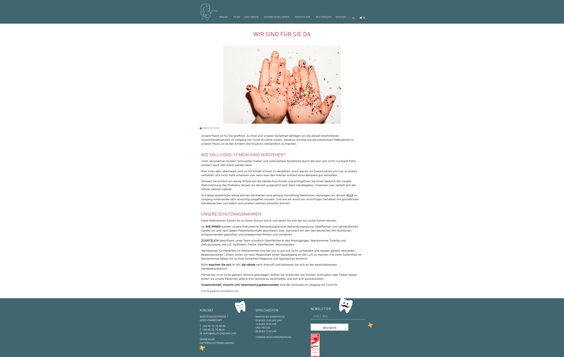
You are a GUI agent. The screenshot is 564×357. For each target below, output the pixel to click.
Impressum (207, 339)
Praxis (224, 17)
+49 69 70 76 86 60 (214, 326)
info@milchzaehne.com (219, 333)
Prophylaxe (302, 17)
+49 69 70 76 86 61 (213, 330)
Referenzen (323, 17)
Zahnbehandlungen (276, 17)
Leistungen (251, 17)
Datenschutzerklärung (217, 343)
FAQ (202, 347)
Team (236, 17)
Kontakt (341, 17)
